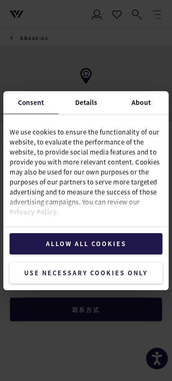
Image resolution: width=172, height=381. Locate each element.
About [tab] (141, 102)
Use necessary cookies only (86, 273)
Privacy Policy (33, 211)
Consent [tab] (31, 102)
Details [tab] (86, 102)
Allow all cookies (86, 243)
